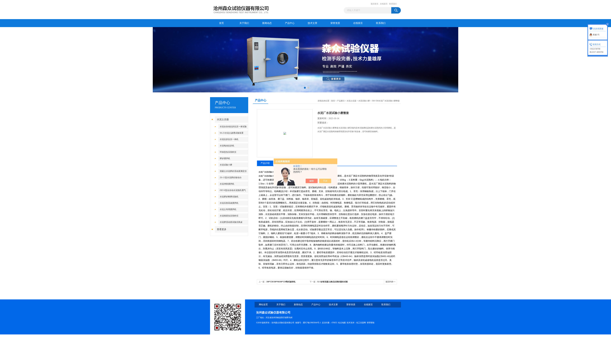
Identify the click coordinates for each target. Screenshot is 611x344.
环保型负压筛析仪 (228, 152)
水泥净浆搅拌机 (227, 184)
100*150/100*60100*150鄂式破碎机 (280, 282)
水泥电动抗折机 (227, 145)
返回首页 (374, 4)
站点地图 (342, 323)
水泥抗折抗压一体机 (229, 139)
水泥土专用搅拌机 (228, 209)
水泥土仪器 (223, 119)
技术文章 (312, 23)
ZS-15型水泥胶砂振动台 (231, 177)
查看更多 (221, 229)
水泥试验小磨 (226, 165)
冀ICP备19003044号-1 (312, 323)
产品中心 (290, 23)
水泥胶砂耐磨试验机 (229, 196)
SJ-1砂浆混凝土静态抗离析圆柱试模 (332, 282)
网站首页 (263, 304)
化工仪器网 (361, 323)
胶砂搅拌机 (225, 158)
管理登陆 (370, 323)
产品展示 (341, 101)
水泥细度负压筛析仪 (229, 216)
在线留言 (384, 4)
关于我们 (244, 23)
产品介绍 (265, 163)
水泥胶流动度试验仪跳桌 (231, 222)
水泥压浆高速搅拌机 (229, 203)
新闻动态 (267, 23)
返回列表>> (390, 282)
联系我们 (393, 4)
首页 (221, 23)
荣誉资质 (335, 23)
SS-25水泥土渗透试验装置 (231, 133)
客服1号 (596, 35)
